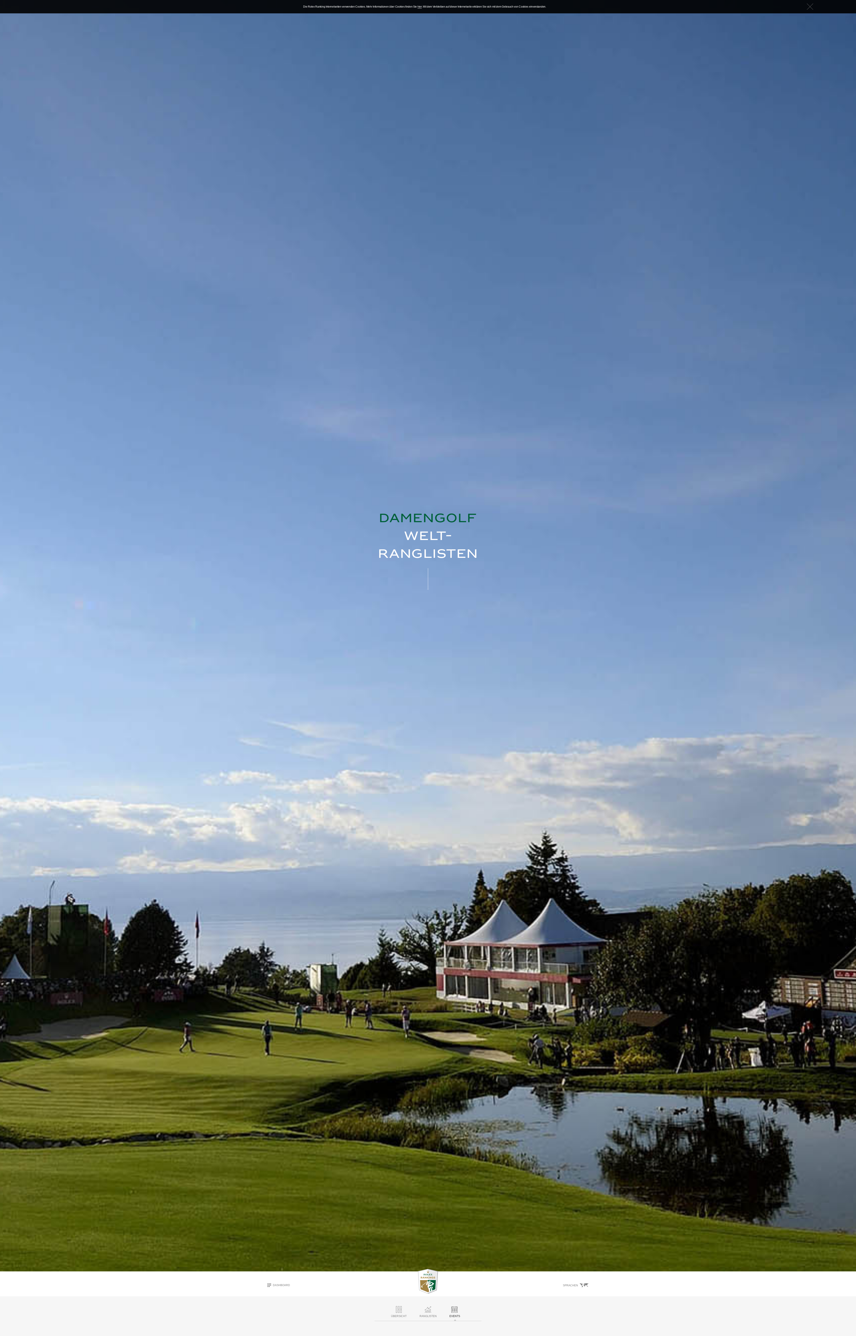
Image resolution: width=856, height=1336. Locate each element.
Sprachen (570, 1285)
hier (420, 6)
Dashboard (281, 1285)
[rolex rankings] (428, 1281)
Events (454, 1316)
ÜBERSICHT (399, 1316)
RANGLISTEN (428, 1316)
